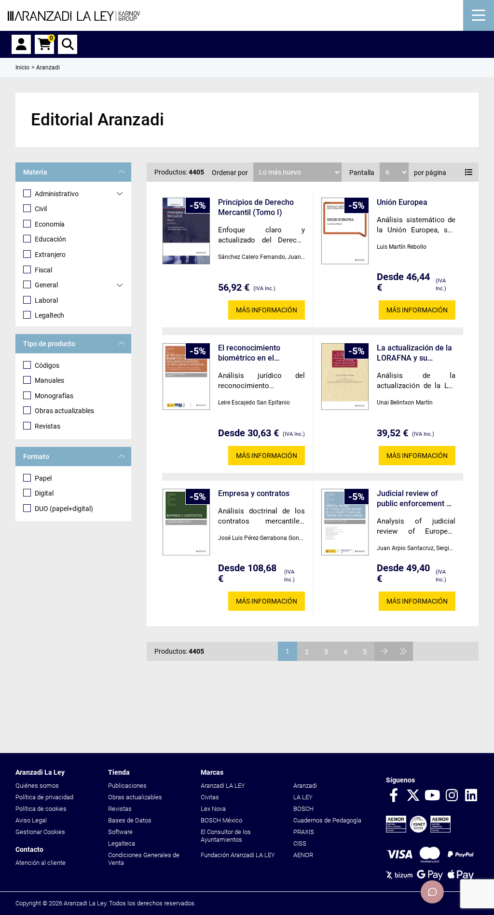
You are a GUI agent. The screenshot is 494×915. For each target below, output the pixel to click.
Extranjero (50, 254)
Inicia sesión (21, 44)
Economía (50, 224)
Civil (41, 209)
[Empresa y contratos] (186, 522)
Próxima (384, 651)
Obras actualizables (64, 411)
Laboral (46, 300)
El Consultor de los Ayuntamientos (226, 835)
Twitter (413, 796)
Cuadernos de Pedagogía (327, 820)
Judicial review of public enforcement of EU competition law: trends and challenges (415, 499)
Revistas (47, 426)
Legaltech (49, 315)
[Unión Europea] (345, 231)
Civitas (210, 797)
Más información (266, 310)
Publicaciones (127, 785)
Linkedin (471, 796)
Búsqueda (67, 44)
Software (120, 831)
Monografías (54, 396)
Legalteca (121, 843)
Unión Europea (402, 202)
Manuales (49, 380)
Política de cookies (41, 808)
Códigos (47, 365)
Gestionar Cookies (40, 831)
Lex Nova (213, 808)
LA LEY (303, 797)
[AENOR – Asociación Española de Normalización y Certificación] (418, 830)
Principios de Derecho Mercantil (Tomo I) (256, 207)
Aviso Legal (31, 820)
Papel (43, 478)
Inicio (22, 67)
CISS (299, 843)
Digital (44, 493)
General (46, 285)
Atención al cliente (40, 862)
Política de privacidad (44, 797)
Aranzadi (305, 785)
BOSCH (303, 808)
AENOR (303, 855)
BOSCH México (221, 820)
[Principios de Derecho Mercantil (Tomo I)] (186, 231)
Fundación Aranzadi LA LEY (238, 855)
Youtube (432, 796)
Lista (469, 172)
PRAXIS (303, 831)
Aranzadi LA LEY (223, 785)
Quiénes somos (37, 785)
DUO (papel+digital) (64, 508)
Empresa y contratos (253, 493)
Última (403, 651)
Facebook (393, 796)
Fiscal (43, 270)
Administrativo (57, 194)
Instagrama (451, 796)
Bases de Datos (129, 820)
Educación (50, 239)
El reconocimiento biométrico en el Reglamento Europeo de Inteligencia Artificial (260, 353)
